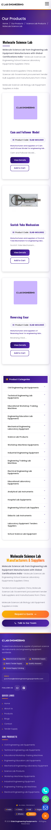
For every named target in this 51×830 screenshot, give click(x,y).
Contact (8, 723)
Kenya (32, 814)
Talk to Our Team (27, 623)
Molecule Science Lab (12, 26)
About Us (8, 708)
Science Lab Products (36, 23)
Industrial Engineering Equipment (19, 781)
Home (5, 23)
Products (8, 713)
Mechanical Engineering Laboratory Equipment (26, 765)
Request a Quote (24, 614)
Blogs (7, 718)
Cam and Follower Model (24, 132)
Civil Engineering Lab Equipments (19, 745)
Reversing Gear (19, 317)
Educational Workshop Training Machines (23, 755)
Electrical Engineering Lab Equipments (21, 792)
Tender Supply (11, 729)
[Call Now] (45, 790)
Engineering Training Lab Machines (20, 786)
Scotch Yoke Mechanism (24, 225)
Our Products (17, 23)
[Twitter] (23, 687)
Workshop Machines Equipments (19, 776)
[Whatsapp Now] (45, 799)
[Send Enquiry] (45, 807)
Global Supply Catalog (15, 668)
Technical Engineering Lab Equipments (22, 750)
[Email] (17, 687)
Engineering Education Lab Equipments (22, 760)
